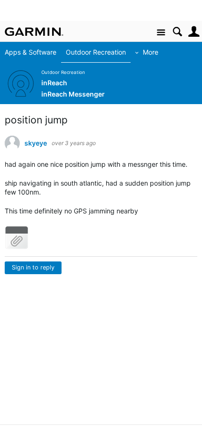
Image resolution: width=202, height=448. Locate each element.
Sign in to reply (33, 267)
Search (177, 32)
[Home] (34, 31)
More (150, 52)
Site (161, 32)
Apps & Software (30, 52)
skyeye (35, 143)
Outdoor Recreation (96, 52)
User (194, 32)
